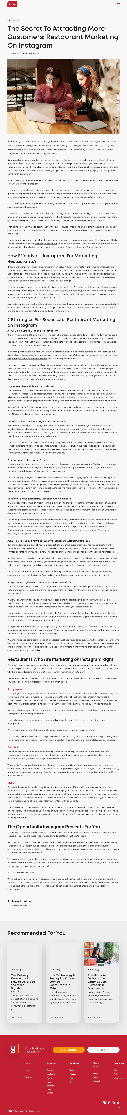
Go (71, 1082)
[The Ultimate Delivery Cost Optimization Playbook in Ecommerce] (101, 982)
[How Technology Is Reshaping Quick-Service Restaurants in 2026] (63, 982)
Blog (115, 1070)
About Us (50, 1070)
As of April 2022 (14, 842)
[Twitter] (118, 1103)
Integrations (118, 1078)
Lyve (95, 879)
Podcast (96, 1081)
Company (51, 1063)
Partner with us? (111, 1109)
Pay (71, 1078)
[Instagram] (113, 1103)
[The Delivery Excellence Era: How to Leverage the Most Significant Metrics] (24, 982)
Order (72, 1070)
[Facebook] (109, 1103)
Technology (17, 970)
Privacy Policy (34, 1111)
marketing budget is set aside (99, 548)
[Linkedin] (104, 1103)
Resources (119, 1063)
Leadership (51, 1074)
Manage (73, 1074)
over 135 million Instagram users (23, 308)
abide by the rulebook (46, 244)
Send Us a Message (69, 1049)
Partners (50, 1078)
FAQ (27, 1070)
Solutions (74, 1063)
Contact (29, 1077)
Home (27, 1063)
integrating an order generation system (27, 359)
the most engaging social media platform (47, 836)
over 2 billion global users (105, 270)
